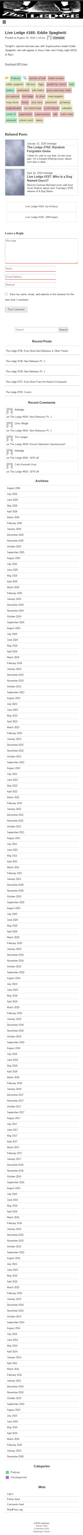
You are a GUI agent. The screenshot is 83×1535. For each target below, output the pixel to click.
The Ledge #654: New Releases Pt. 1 (31, 416)
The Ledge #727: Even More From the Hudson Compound (36, 381)
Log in (10, 1493)
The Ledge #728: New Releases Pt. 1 (25, 371)
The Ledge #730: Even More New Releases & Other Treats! (37, 350)
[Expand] (4, 22)
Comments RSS (41, 1528)
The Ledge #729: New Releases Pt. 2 (25, 361)
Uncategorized (19, 1477)
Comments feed (15, 1504)
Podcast (15, 1472)
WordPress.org (15, 1509)
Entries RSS (41, 1526)
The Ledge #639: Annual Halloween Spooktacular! (37, 444)
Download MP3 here (16, 64)
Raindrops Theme (41, 1531)
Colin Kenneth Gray (25, 464)
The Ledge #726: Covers (18, 392)
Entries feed (13, 1499)
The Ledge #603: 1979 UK (24, 457)
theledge (52, 143)
